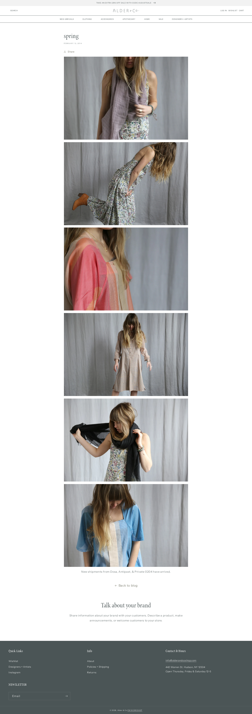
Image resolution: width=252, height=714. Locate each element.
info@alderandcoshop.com (181, 660)
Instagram (14, 672)
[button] (14, 10)
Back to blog (128, 585)
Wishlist (13, 661)
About (90, 661)
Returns (91, 672)
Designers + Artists (20, 666)
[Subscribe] (66, 696)
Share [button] (71, 51)
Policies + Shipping (98, 666)
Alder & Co (122, 710)
